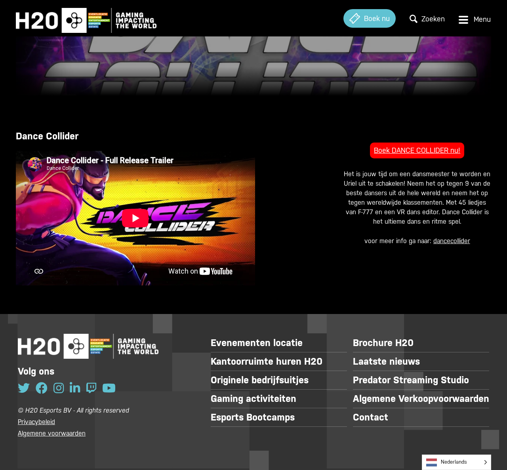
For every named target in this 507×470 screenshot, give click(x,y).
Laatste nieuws (386, 361)
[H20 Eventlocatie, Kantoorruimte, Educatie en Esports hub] (86, 18)
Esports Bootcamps (253, 417)
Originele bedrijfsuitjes (260, 380)
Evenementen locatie (257, 342)
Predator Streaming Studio (411, 380)
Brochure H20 (383, 342)
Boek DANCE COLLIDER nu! (417, 150)
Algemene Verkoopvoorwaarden (421, 398)
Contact (370, 417)
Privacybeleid (36, 422)
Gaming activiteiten (253, 398)
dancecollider (451, 241)
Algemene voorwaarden (52, 433)
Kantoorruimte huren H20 (266, 361)
